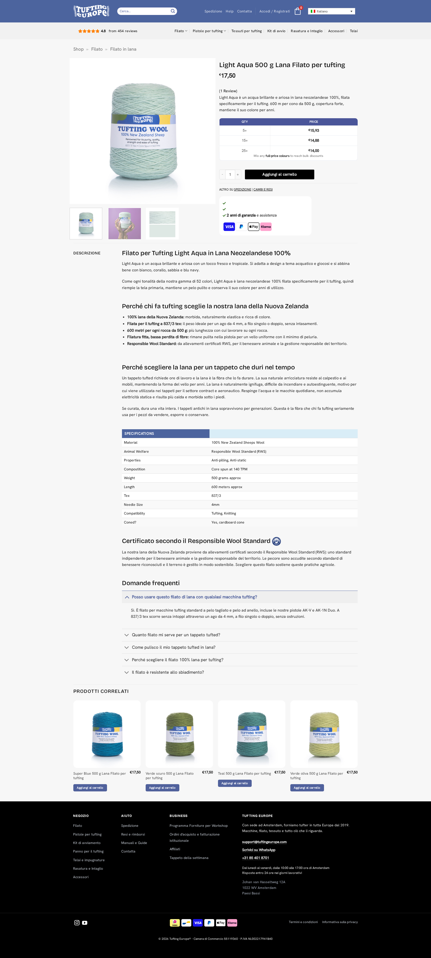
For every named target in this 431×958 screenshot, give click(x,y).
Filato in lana (123, 49)
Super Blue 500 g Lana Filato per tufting (99, 775)
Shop (78, 49)
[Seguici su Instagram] (77, 923)
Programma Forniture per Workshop (199, 825)
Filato (179, 31)
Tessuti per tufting (246, 31)
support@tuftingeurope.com (264, 842)
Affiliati (175, 849)
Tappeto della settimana (189, 857)
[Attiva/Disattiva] (127, 597)
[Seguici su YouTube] (84, 923)
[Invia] (173, 11)
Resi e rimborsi (133, 834)
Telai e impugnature (89, 860)
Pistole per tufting (207, 31)
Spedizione (213, 11)
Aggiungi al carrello (279, 174)
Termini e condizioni (303, 922)
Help (229, 11)
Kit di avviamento (87, 843)
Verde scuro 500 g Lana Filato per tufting (170, 775)
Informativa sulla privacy (340, 922)
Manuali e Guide (134, 843)
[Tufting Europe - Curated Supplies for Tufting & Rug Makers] (91, 11)
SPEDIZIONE (242, 189)
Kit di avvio (276, 31)
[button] (274, 11)
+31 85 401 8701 (255, 857)
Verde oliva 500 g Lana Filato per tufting (316, 775)
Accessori (336, 31)
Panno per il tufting (88, 851)
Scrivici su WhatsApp (258, 850)
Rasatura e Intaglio (307, 31)
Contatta (244, 11)
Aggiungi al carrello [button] (90, 787)
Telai (354, 31)
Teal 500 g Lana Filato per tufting (244, 773)
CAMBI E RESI (263, 189)
